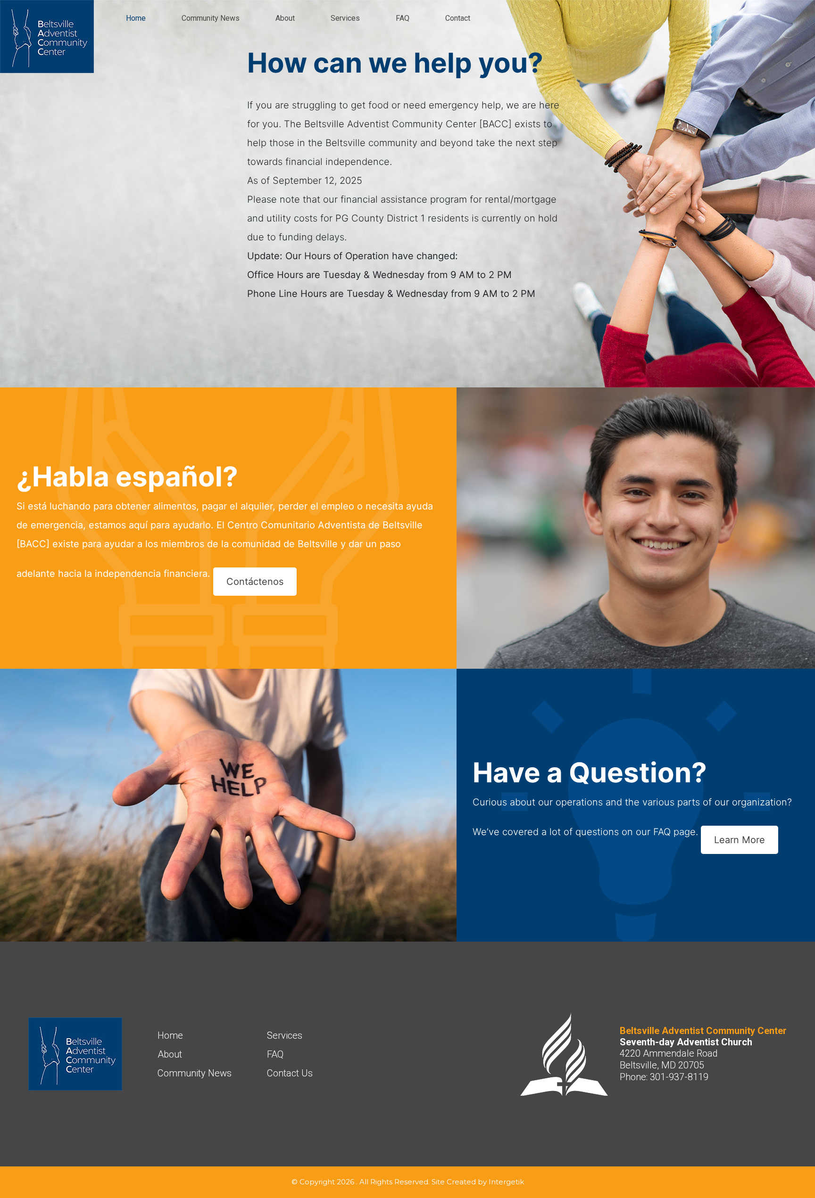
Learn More (739, 839)
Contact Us (290, 1073)
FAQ (402, 18)
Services (345, 18)
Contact (457, 18)
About (285, 18)
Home (136, 18)
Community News (211, 18)
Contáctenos (254, 581)
